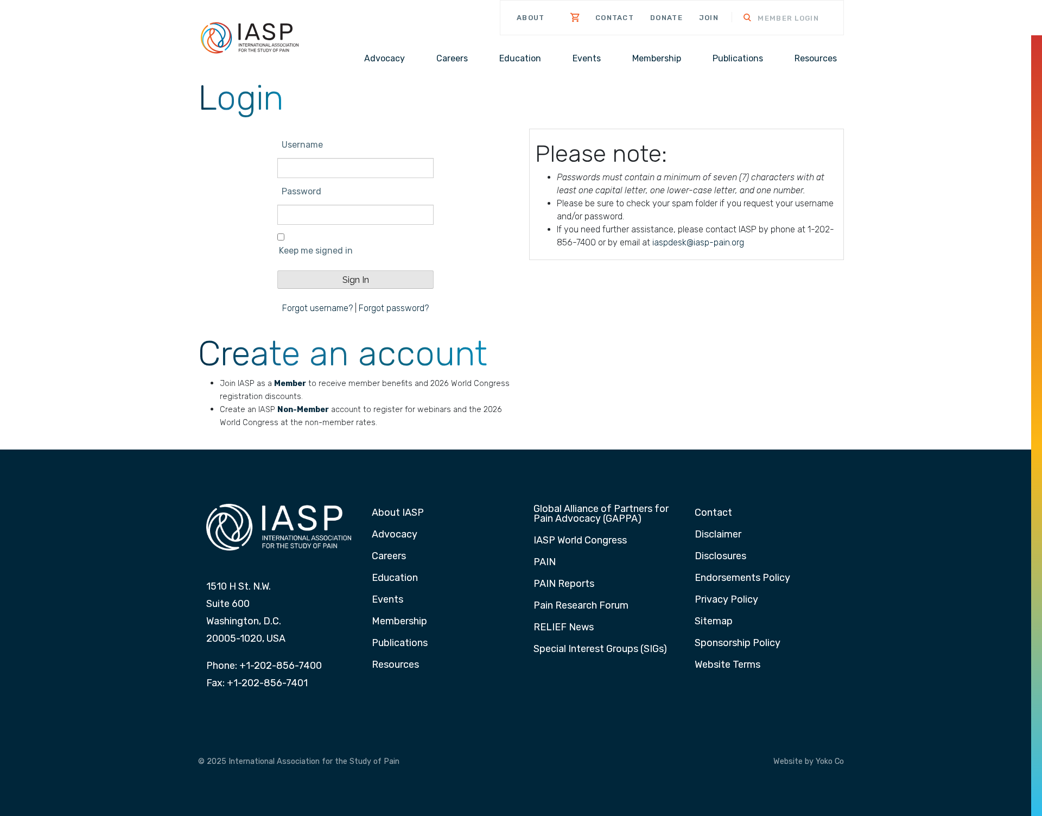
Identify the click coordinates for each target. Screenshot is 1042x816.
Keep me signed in (316, 250)
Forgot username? (317, 308)
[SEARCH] (740, 19)
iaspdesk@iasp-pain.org (698, 242)
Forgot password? (394, 308)
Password (301, 191)
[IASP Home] (249, 37)
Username (302, 145)
